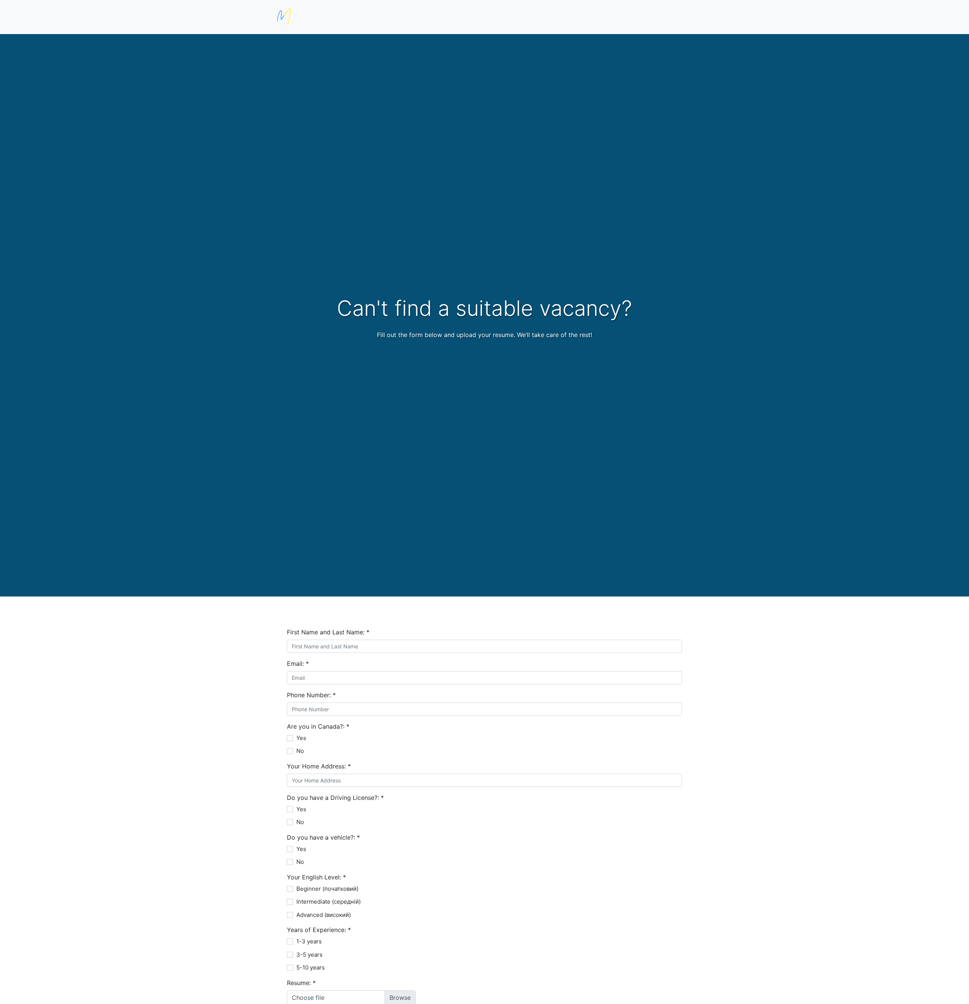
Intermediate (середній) (328, 901)
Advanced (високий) (323, 914)
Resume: (301, 983)
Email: (298, 663)
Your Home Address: (319, 766)
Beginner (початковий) (327, 888)
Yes (301, 738)
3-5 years (309, 954)
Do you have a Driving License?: (335, 797)
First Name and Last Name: (328, 632)
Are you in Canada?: (318, 726)
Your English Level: (316, 877)
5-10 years (310, 967)
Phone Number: (311, 695)
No (300, 750)
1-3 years (309, 941)
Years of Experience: (319, 930)
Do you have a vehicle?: (323, 837)
